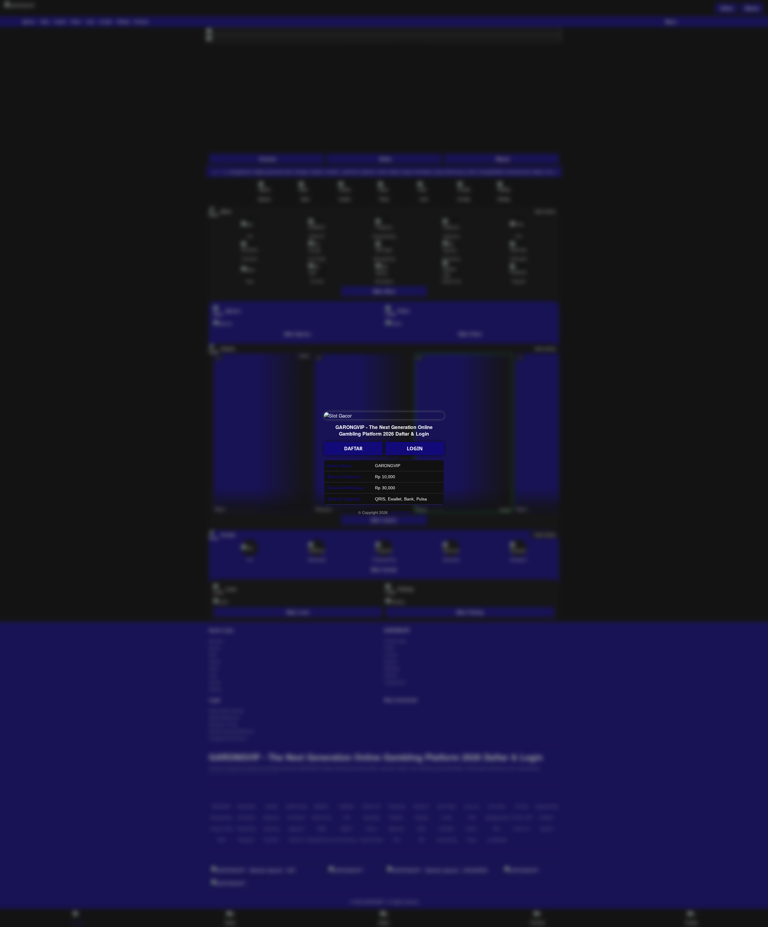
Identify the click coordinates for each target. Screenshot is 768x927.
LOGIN (415, 448)
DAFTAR (353, 448)
